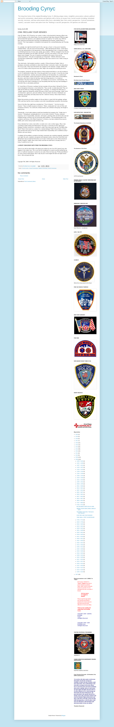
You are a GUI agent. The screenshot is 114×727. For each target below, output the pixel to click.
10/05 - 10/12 (80, 482)
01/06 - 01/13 (80, 571)
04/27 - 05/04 (80, 540)
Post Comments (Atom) (30, 181)
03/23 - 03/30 (80, 551)
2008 (77, 459)
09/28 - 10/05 (80, 484)
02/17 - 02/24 (80, 559)
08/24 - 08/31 (80, 494)
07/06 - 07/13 (80, 520)
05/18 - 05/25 (80, 534)
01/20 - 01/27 (80, 567)
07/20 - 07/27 (80, 504)
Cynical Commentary (33, 168)
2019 (77, 436)
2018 (77, 438)
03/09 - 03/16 (80, 555)
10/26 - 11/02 (80, 475)
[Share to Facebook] (47, 166)
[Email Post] (39, 166)
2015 (77, 444)
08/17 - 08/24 (80, 496)
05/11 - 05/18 (80, 536)
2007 (77, 574)
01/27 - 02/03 (80, 565)
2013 (77, 449)
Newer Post (21, 179)
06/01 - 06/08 (80, 530)
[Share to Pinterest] (48, 166)
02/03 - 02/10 (80, 563)
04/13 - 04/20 (80, 544)
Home (43, 179)
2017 (77, 440)
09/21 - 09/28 (80, 486)
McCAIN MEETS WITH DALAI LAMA (85, 506)
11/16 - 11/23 (80, 469)
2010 (77, 455)
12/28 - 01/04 (80, 461)
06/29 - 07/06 (80, 522)
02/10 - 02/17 (80, 561)
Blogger (63, 715)
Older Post (65, 179)
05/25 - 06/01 (80, 532)
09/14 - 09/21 (80, 488)
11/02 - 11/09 (80, 473)
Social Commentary (52, 168)
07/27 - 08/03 (80, 502)
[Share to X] (45, 166)
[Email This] (42, 166)
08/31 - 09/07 (80, 492)
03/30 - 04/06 (80, 549)
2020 (77, 434)
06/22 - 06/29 (80, 524)
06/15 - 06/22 (80, 526)
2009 (77, 457)
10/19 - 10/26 (80, 477)
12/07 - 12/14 (80, 465)
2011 (77, 453)
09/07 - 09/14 (80, 490)
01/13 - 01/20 (80, 569)
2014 (77, 446)
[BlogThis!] (43, 166)
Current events (25, 168)
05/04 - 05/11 (80, 538)
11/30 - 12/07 (80, 467)
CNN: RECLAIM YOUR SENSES (84, 515)
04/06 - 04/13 (80, 546)
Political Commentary (42, 168)
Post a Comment (24, 175)
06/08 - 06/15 (80, 528)
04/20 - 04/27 (80, 542)
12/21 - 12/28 (80, 463)
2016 (77, 442)
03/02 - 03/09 (80, 557)
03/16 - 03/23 (80, 553)
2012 (77, 451)
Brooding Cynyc (36, 9)
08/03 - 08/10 (80, 500)
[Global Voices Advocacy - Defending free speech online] (83, 428)
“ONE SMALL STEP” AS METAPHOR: (86, 517)
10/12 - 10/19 (80, 479)
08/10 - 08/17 (80, 498)
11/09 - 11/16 (80, 471)
